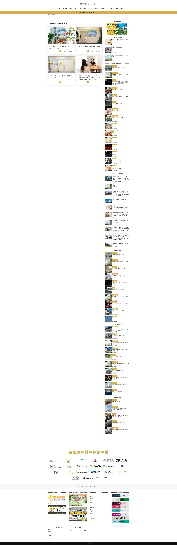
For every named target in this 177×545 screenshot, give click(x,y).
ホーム (53, 8)
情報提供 (49, 529)
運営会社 (49, 535)
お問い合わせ (122, 8)
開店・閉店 (65, 8)
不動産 (112, 8)
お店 (80, 8)
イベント (96, 8)
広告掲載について (51, 536)
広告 (117, 8)
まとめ (76, 8)
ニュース (58, 8)
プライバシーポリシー (52, 533)
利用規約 (49, 531)
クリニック (90, 8)
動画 (85, 8)
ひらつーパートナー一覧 (52, 503)
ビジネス (102, 8)
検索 (85, 530)
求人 (107, 8)
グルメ (70, 8)
